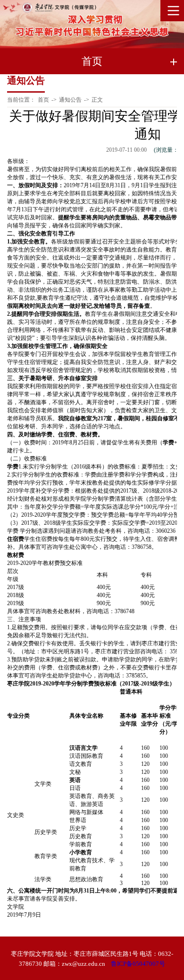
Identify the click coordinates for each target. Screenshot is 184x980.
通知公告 (70, 99)
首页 (43, 99)
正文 (97, 99)
